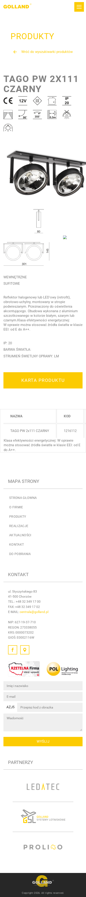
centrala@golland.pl (34, 612)
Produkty (17, 516)
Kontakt (16, 544)
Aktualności (20, 535)
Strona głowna (23, 498)
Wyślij (43, 741)
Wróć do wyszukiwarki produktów (47, 52)
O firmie (16, 507)
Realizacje (18, 526)
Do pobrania (20, 554)
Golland (17, 6)
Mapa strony (23, 481)
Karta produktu (43, 380)
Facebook (12, 649)
